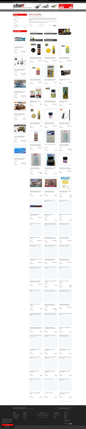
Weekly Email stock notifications (64, 408)
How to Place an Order (57, 415)
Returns (55, 417)
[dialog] (7, 422)
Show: (50, 24)
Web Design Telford (40, 417)
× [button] (13, 418)
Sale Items (32, 10)
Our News (42, 10)
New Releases (27, 10)
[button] (7, 426)
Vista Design (46, 417)
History (24, 417)
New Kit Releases (15, 416)
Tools (53, 10)
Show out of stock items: (42, 25)
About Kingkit (25, 415)
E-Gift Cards (22, 10)
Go (24, 27)
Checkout (70, 7)
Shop (17, 10)
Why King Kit (25, 418)
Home (14, 10)
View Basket (61, 7)
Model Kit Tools (15, 417)
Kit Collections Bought (16, 415)
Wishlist (56, 10)
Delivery (55, 416)
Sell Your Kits (37, 10)
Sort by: (30, 24)
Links (54, 418)
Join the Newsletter (48, 10)
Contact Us (24, 416)
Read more (8, 423)
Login (68, 2)
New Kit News (15, 418)
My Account (71, 2)
